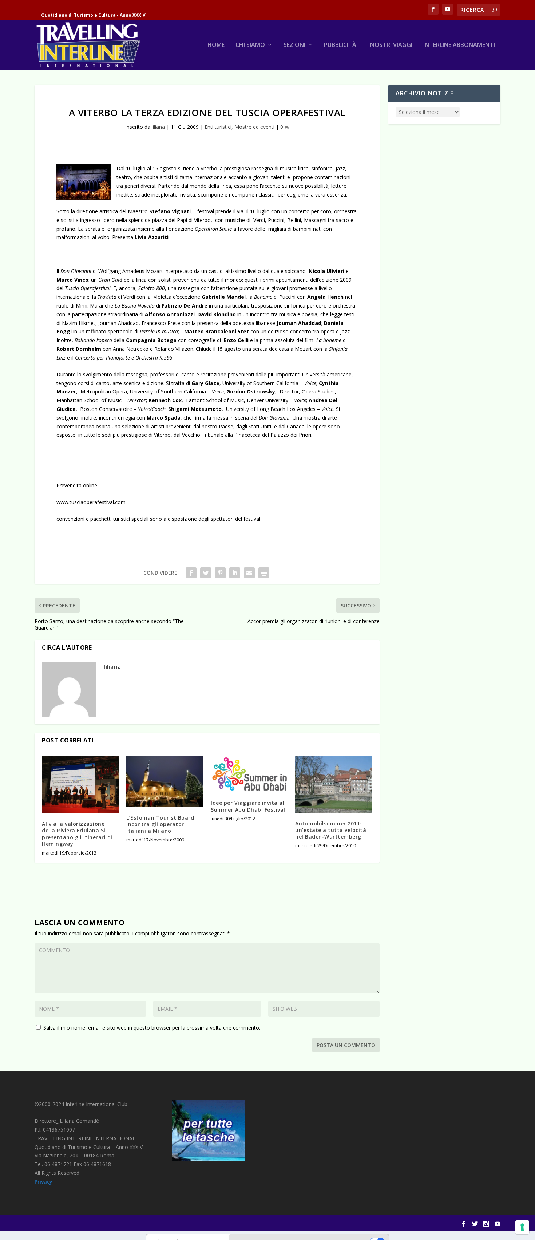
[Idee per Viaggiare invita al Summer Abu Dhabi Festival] (249, 774)
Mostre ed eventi (254, 126)
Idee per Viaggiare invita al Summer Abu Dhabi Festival (248, 806)
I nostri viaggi (389, 45)
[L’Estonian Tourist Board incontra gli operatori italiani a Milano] (164, 781)
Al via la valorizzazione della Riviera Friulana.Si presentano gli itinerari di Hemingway (77, 833)
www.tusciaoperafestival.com (91, 502)
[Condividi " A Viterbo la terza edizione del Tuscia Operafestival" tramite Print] (264, 573)
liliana (158, 126)
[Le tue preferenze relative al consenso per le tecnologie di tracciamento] (522, 1227)
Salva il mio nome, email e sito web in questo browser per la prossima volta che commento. (151, 1027)
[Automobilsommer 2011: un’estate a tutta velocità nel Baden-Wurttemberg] (333, 784)
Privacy (43, 1181)
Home (216, 45)
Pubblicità (340, 45)
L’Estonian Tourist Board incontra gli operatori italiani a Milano (160, 824)
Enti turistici (218, 126)
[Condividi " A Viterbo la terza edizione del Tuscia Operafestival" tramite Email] (249, 573)
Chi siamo (250, 45)
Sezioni (294, 45)
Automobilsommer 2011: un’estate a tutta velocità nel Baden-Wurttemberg (330, 830)
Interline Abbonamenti (459, 45)
